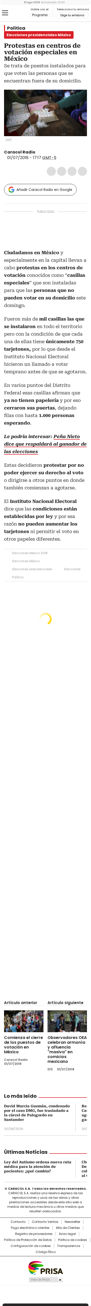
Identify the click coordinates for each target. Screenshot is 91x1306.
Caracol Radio (17, 13)
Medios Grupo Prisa (46, 1280)
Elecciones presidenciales (32, 569)
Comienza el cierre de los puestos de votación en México (23, 1045)
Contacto (18, 1222)
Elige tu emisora (72, 15)
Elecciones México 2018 (30, 553)
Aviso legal (67, 1234)
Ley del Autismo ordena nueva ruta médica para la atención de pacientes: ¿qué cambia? (37, 1166)
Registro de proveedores (34, 1234)
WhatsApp (82, 171)
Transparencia (68, 1246)
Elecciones (72, 569)
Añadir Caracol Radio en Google (44, 189)
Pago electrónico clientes (30, 1228)
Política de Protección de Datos (28, 1240)
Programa (40, 15)
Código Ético (46, 1252)
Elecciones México (26, 561)
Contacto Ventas (45, 1222)
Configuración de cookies (31, 1246)
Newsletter (72, 1222)
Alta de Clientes (68, 1228)
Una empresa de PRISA (45, 1267)
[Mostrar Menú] (5, 13)
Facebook (51, 171)
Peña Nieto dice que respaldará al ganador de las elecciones (45, 444)
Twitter (61, 171)
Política (16, 28)
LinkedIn (72, 171)
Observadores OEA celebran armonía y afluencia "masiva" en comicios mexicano (67, 1049)
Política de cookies (72, 1240)
